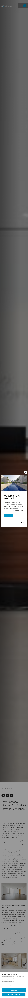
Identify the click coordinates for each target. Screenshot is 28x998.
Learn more (11, 981)
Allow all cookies (14, 994)
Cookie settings (14, 985)
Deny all (14, 990)
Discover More (8, 515)
